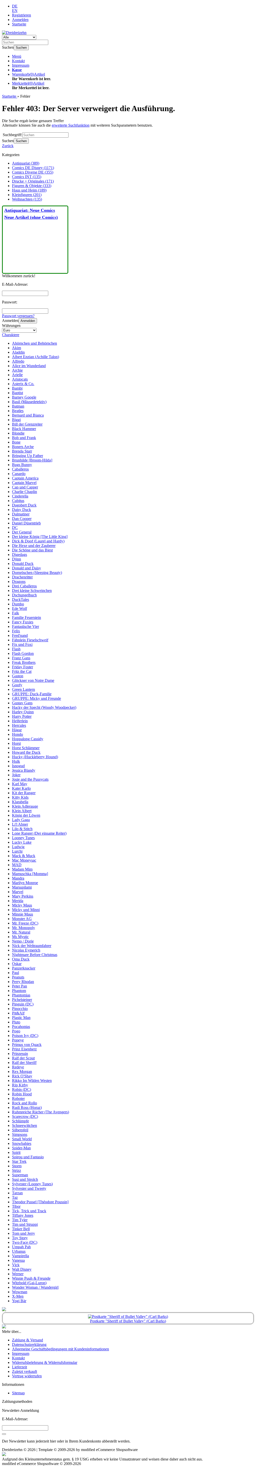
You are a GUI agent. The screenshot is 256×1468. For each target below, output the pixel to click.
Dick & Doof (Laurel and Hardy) (38, 541)
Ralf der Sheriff (24, 1062)
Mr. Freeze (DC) (25, 923)
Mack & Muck (23, 856)
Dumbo (18, 604)
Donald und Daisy (26, 568)
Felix (16, 631)
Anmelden (27, 321)
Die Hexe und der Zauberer (34, 545)
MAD (17, 865)
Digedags (19, 554)
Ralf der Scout (23, 1058)
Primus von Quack (27, 1044)
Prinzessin (20, 1053)
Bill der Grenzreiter (27, 424)
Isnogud (18, 766)
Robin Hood (22, 1094)
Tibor (16, 1206)
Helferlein (20, 721)
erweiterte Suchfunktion (71, 125)
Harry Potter (22, 716)
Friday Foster (22, 667)
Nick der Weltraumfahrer (31, 946)
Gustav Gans (22, 703)
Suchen (21, 47)
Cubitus (18, 500)
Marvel (17, 892)
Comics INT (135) (26, 177)
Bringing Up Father (27, 456)
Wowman (19, 1292)
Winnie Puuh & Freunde (31, 1278)
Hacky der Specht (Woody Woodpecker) (44, 707)
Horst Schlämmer (26, 748)
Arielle (17, 375)
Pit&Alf (18, 1013)
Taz (15, 1197)
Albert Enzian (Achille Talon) (35, 357)
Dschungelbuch (24, 595)
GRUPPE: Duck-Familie (32, 694)
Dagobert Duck (24, 505)
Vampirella (20, 1256)
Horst (16, 743)
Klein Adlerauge (25, 806)
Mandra (18, 878)
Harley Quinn (23, 712)
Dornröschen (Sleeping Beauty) (37, 572)
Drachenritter (22, 577)
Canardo (19, 474)
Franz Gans (21, 658)
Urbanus (19, 1251)
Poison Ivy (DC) (25, 1035)
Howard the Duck (26, 752)
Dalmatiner (21, 514)
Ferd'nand (20, 635)
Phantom (19, 990)
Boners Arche (23, 447)
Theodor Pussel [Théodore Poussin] (40, 1202)
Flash (16, 649)
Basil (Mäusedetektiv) (29, 402)
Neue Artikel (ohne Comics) (31, 217)
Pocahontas (21, 1026)
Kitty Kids (20, 797)
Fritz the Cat (22, 671)
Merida (17, 901)
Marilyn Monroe (25, 883)
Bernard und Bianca (28, 415)
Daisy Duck (21, 509)
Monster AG (22, 919)
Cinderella (20, 496)
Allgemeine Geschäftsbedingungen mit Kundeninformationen (60, 1349)
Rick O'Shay (22, 1076)
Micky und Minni (26, 910)
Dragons (19, 581)
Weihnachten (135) (27, 199)
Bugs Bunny (22, 465)
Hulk (16, 761)
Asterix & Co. (23, 384)
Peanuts (18, 977)
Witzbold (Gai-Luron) (29, 1283)
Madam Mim (22, 869)
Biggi (16, 420)
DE (15, 6)
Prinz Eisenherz (24, 1049)
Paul (15, 973)
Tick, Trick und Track (29, 1211)
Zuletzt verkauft (24, 1371)
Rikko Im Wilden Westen (32, 1080)
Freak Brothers (24, 662)
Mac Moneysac (24, 860)
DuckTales (20, 599)
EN (15, 10)
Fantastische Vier (25, 626)
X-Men (18, 1296)
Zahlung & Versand (27, 1340)
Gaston (17, 676)
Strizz (16, 1170)
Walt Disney (22, 1269)
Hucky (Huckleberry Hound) (35, 757)
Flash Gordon (23, 653)
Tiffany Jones (22, 1215)
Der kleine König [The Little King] (40, 536)
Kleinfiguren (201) (27, 195)
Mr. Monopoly (23, 928)
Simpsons (19, 1134)
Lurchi (17, 851)
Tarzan (17, 1193)
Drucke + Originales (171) (33, 181)
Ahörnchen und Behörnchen (34, 343)
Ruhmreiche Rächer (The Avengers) (40, 1112)
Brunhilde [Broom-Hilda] (32, 460)
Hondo (17, 734)
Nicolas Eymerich (26, 950)
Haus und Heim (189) (29, 190)
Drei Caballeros (24, 586)
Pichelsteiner (22, 999)
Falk (15, 613)
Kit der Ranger (24, 793)
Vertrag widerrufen (27, 1376)
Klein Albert (22, 811)
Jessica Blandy (23, 770)
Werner (18, 1274)
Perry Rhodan (23, 981)
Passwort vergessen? (18, 316)
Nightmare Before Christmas (34, 955)
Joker (16, 775)
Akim (16, 348)
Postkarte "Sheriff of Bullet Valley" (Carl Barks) (128, 1321)
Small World (22, 1139)
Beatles (18, 411)
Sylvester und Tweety (29, 1188)
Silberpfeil (20, 1130)
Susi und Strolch (25, 1179)
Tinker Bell (21, 1229)
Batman (18, 406)
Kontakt (18, 61)
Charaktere (10, 335)
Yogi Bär (19, 1301)
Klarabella (20, 802)
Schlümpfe (20, 1121)
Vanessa (18, 1260)
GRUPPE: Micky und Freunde (36, 698)
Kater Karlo (21, 788)
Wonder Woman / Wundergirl (35, 1287)
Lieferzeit (19, 1367)
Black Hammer (24, 429)
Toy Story (20, 1238)
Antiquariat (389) (25, 163)
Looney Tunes (23, 838)
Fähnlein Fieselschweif (30, 640)
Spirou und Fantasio (28, 1157)
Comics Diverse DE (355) (32, 172)
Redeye (18, 1067)
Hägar (17, 730)
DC (15, 527)
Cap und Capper (25, 487)
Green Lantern (23, 689)
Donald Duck (23, 563)
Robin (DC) (21, 1089)
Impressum (20, 65)
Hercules (19, 725)
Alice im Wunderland (29, 366)
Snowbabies (21, 1143)
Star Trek (19, 1161)
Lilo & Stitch (22, 829)
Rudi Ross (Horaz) (27, 1107)
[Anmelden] (4, 1434)
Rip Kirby (20, 1085)
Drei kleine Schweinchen (32, 590)
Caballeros (20, 469)
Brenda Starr (22, 451)
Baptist (17, 393)
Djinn (16, 559)
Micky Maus (22, 905)
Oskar (17, 964)
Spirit (16, 1152)
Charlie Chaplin (24, 491)
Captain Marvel (24, 483)
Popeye (18, 1040)
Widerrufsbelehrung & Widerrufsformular (44, 1362)
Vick (16, 1265)
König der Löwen (26, 815)
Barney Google (24, 397)
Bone (16, 442)
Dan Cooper (22, 518)
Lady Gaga (21, 820)
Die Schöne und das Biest (32, 550)
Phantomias (21, 995)
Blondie (18, 433)
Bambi (17, 388)
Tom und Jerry (23, 1233)
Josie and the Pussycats (30, 779)
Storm (17, 1166)
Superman (20, 1175)
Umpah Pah (21, 1247)
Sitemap (18, 1393)
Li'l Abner (20, 824)
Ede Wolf (19, 608)
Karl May (19, 784)
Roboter (18, 1098)
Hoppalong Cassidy (27, 739)
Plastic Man (21, 1017)
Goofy (17, 685)
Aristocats (20, 379)
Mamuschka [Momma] (30, 874)
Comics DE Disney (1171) (33, 168)
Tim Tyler (20, 1220)
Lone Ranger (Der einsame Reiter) (39, 833)
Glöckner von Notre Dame (33, 680)
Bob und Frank (24, 438)
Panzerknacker (23, 968)
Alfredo (18, 361)
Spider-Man (21, 1148)
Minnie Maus (22, 914)
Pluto (16, 1022)
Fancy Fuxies (22, 622)
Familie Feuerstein (26, 617)
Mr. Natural (21, 932)
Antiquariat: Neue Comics (29, 210)
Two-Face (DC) (24, 1242)
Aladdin (18, 352)
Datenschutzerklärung (29, 1344)
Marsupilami (22, 887)
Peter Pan (19, 986)
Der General (22, 532)
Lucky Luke (22, 842)
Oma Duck (21, 959)
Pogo (16, 1031)
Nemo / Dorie (23, 941)
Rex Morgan (22, 1071)
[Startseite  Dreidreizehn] (14, 32)
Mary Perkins (22, 896)
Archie (17, 370)
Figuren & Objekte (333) (31, 186)
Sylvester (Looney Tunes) (32, 1184)
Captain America (25, 478)
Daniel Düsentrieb (26, 523)
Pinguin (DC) (23, 1004)
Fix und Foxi (22, 644)
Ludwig (18, 847)
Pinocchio (20, 1008)
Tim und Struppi (25, 1224)
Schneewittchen (24, 1125)
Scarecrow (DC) (25, 1116)
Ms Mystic (20, 937)
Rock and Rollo (24, 1103)
